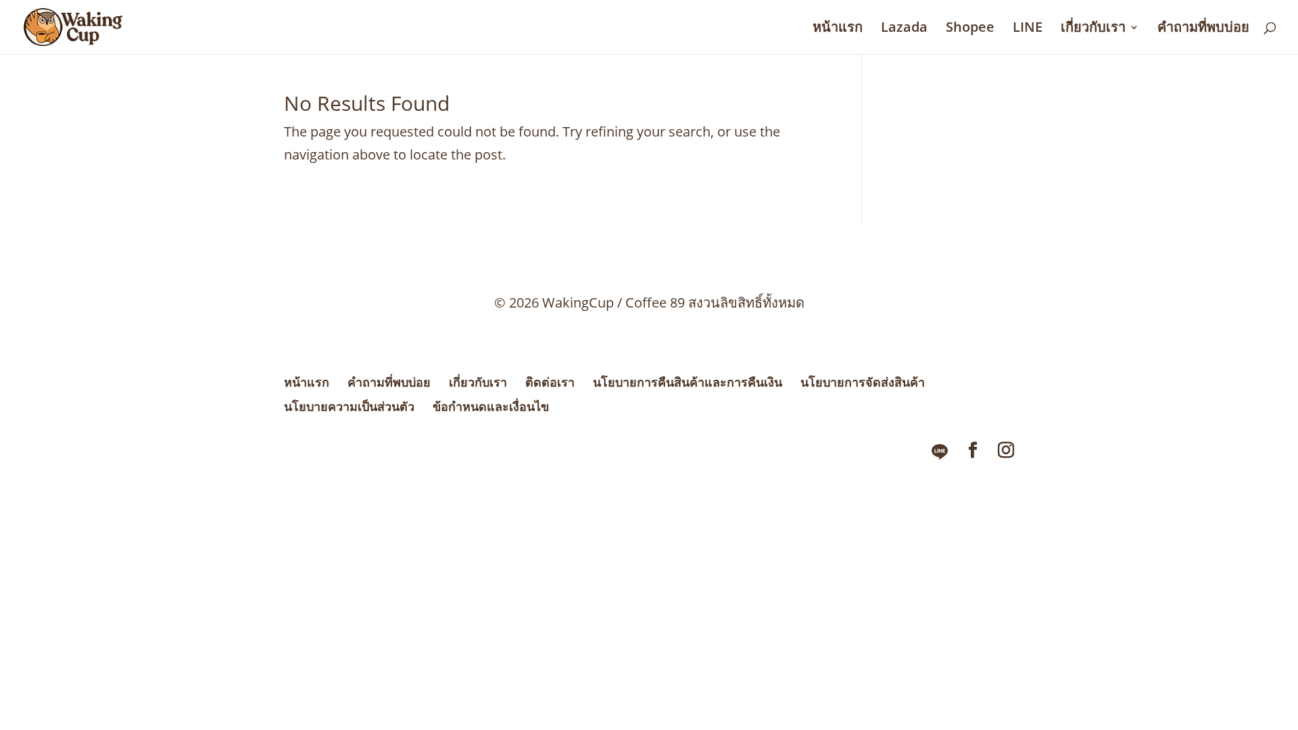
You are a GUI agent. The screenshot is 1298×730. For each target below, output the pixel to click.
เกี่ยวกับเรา (1093, 29)
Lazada (904, 29)
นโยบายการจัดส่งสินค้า (862, 382)
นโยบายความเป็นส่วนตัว (349, 406)
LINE (1027, 29)
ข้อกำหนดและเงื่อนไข (491, 406)
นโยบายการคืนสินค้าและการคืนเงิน (687, 382)
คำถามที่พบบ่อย (1203, 29)
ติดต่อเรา (550, 382)
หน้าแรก (838, 29)
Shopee (970, 29)
